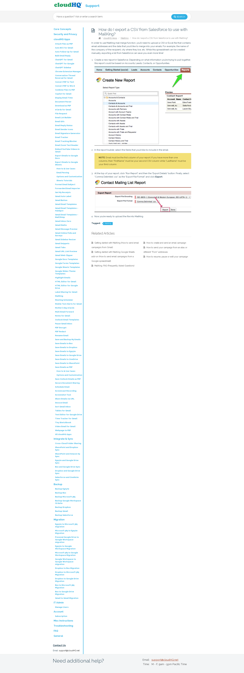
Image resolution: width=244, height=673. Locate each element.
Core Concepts (62, 29)
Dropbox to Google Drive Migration (67, 580)
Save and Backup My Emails (67, 339)
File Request (61, 114)
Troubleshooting (63, 625)
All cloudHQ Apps (63, 434)
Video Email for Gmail (65, 426)
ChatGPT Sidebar (63, 67)
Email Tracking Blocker (66, 141)
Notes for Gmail (62, 316)
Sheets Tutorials (64, 180)
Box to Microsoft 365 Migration (64, 586)
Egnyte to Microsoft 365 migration (66, 525)
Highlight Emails (62, 278)
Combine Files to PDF (65, 90)
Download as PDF (63, 106)
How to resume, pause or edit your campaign (167, 257)
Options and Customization (69, 176)
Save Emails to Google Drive (68, 355)
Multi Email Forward (64, 312)
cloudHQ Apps (110, 38)
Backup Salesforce (64, 515)
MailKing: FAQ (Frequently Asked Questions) (114, 266)
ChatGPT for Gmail (64, 60)
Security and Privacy (65, 34)
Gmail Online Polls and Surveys (65, 234)
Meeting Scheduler (64, 300)
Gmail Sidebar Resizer (65, 239)
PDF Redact (60, 331)
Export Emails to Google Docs (66, 157)
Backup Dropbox (63, 507)
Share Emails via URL (64, 399)
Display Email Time (64, 98)
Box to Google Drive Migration (64, 593)
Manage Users (61, 607)
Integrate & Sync (63, 439)
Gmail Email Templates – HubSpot (66, 209)
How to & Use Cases (65, 169)
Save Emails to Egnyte (65, 351)
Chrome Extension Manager (68, 71)
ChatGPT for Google (64, 64)
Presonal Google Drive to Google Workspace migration (67, 539)
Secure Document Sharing (67, 383)
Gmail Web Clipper (64, 255)
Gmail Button (61, 200)
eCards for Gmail (63, 110)
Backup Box (60, 493)
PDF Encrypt (60, 328)
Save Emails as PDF (64, 367)
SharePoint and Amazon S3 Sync (67, 455)
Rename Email (61, 335)
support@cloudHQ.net (69, 650)
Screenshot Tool (63, 395)
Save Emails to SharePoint (67, 363)
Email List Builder (63, 117)
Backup (58, 484)
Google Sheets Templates (67, 267)
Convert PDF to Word (65, 86)
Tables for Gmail (63, 411)
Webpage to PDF (63, 430)
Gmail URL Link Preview (66, 251)
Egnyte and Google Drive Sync (67, 461)
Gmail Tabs (60, 247)
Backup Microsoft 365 (65, 497)
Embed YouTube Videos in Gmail (67, 150)
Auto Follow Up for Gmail (67, 52)
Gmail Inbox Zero (63, 221)
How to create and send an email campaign (166, 243)
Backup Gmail (61, 511)
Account (58, 611)
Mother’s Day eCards (64, 308)
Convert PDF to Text (64, 82)
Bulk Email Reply (62, 56)
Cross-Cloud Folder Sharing (68, 443)
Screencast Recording (65, 391)
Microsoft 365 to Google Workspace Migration (66, 554)
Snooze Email (61, 403)
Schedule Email (62, 387)
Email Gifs (59, 121)
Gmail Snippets (62, 243)
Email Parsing (62, 173)
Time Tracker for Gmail (66, 418)
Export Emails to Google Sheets (66, 163)
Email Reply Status (63, 125)
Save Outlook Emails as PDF (68, 379)
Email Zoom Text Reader (66, 145)
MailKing (124, 38)
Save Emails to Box (64, 343)
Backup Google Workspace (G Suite (68, 502)
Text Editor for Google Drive (68, 415)
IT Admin (59, 602)
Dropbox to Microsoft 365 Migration (67, 573)
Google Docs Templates (66, 259)
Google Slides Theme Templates (65, 272)
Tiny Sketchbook (63, 422)
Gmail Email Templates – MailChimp (66, 216)
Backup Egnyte (62, 489)
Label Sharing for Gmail (66, 292)
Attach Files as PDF (64, 44)
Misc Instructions (63, 620)
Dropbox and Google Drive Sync (67, 472)
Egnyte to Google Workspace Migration (65, 547)
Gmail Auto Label (63, 196)
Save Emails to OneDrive (66, 359)
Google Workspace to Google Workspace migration (65, 561)
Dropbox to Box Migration (67, 568)
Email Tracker (61, 137)
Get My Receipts (63, 192)
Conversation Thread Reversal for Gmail (65, 76)
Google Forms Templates (67, 263)
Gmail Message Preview (66, 229)
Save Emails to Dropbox (66, 347)
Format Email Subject (65, 184)
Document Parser (63, 102)
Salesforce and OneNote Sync (67, 478)
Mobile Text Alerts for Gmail (68, 304)
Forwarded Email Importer (67, 188)
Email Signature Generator (67, 133)
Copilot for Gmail (63, 94)
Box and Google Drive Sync (67, 467)
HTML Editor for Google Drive (66, 286)
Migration (59, 519)
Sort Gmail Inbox (63, 407)
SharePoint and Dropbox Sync (66, 448)
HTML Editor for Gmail (65, 282)
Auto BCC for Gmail (64, 48)
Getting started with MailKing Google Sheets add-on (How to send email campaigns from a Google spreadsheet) (113, 256)
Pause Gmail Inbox (63, 324)
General (58, 636)
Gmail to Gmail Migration (66, 598)
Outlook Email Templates (67, 320)
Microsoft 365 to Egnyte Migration (66, 532)
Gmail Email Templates (66, 204)
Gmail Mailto (61, 225)
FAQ (56, 631)
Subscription (61, 616)
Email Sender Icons (64, 129)
